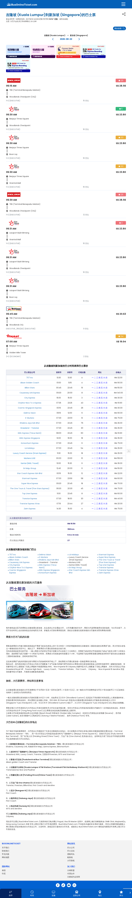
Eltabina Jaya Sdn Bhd (29, 423)
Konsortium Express (29, 443)
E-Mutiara (29, 418)
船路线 (70, 857)
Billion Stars (30, 387)
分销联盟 (71, 870)
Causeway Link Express (30, 392)
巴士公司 (71, 847)
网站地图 (5, 857)
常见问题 (5, 854)
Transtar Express (29, 498)
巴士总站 (71, 851)
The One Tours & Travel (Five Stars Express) (29, 488)
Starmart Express (29, 478)
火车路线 (71, 860)
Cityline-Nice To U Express (29, 403)
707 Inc (29, 377)
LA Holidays (30, 448)
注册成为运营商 (73, 877)
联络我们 (5, 851)
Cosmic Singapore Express (30, 408)
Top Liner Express (29, 493)
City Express (29, 397)
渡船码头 (71, 854)
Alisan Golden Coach (29, 382)
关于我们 (5, 847)
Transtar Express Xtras (30, 503)
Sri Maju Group (29, 468)
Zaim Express (29, 508)
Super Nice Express (29, 483)
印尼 (4, 873)
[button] (18, 51)
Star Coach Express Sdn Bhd (29, 473)
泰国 (4, 870)
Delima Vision (30, 413)
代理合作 (71, 873)
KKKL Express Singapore (29, 438)
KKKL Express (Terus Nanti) (29, 433)
